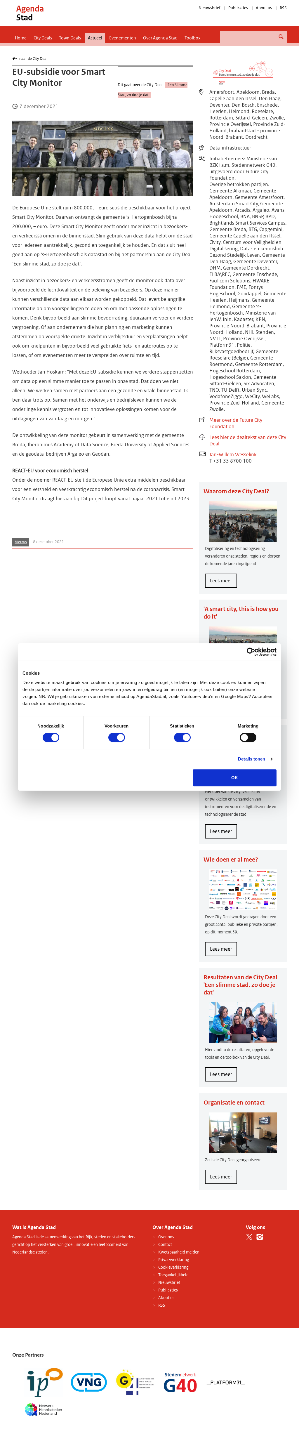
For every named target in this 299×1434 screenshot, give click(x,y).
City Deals (43, 38)
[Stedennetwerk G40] (180, 1382)
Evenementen (122, 38)
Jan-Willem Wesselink (233, 455)
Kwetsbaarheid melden (178, 1252)
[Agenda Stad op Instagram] (259, 1237)
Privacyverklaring (173, 1259)
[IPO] (43, 1382)
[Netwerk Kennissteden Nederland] (43, 1409)
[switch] (116, 737)
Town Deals (70, 38)
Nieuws (21, 542)
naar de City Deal (33, 58)
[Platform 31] (225, 1382)
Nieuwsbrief (209, 8)
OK (234, 777)
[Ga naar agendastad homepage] (29, 12)
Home (21, 38)
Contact (165, 1244)
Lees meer (223, 582)
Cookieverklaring (173, 1267)
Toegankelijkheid (173, 1274)
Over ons (166, 1237)
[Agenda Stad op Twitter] (249, 1237)
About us (264, 8)
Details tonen (251, 758)
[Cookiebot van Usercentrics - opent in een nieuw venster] (251, 651)
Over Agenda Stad (160, 38)
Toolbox (193, 38)
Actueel (95, 38)
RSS (283, 8)
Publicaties (238, 8)
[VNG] (88, 1382)
